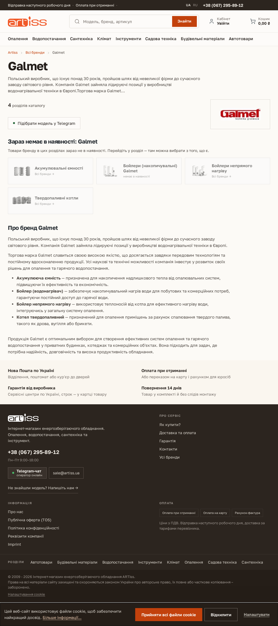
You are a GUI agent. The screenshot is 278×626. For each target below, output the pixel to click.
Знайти (184, 21)
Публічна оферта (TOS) (29, 519)
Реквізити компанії (26, 536)
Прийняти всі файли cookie (168, 614)
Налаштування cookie (26, 594)
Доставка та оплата (177, 432)
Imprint (14, 544)
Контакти (168, 449)
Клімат (173, 562)
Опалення (194, 562)
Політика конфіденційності (33, 528)
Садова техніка (222, 562)
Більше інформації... (62, 617)
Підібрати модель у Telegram (46, 123)
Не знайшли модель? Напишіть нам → (43, 487)
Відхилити (221, 614)
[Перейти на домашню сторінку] (33, 21)
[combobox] (126, 21)
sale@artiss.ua (66, 473)
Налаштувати (257, 614)
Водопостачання (117, 562)
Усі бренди (169, 457)
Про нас (15, 511)
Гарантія (167, 440)
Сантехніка (252, 562)
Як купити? (170, 424)
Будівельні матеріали (77, 562)
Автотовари (41, 562)
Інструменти (150, 562)
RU (195, 5)
